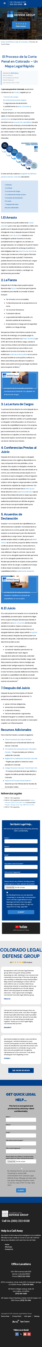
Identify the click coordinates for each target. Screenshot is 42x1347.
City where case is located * (14, 864)
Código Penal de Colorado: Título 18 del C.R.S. (21, 768)
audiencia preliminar (24, 492)
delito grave (29, 488)
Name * (6, 838)
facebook (17, 1334)
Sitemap (36, 1316)
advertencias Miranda (27, 251)
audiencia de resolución (25, 571)
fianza (13, 288)
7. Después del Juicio (11, 204)
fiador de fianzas (29, 338)
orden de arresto (15, 235)
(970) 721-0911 (25, 1300)
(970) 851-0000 (21, 1294)
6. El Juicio (8, 201)
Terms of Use (5, 1316)
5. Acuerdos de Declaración (14, 198)
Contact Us (9, 1249)
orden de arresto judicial (18, 354)
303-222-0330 (16, 4)
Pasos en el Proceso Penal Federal (17, 781)
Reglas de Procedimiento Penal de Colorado (21, 758)
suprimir (34, 632)
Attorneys (8, 1247)
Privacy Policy (16, 1316)
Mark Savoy (14, 73)
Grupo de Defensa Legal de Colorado (14, 42)
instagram (29, 1334)
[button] (4, 3)
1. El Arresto (8, 185)
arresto (17, 92)
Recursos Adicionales (12, 208)
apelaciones (5, 119)
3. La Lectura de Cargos (12, 191)
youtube (25, 1334)
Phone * (7, 847)
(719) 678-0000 (28, 1284)
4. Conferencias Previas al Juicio (15, 195)
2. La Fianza (8, 188)
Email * (6, 855)
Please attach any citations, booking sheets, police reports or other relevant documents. (19, 882)
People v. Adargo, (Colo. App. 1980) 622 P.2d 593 (19, 805)
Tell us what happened (12, 872)
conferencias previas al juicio (15, 100)
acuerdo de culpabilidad (22, 122)
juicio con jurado (23, 106)
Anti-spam (27, 1316)
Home (7, 1244)
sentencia (8, 109)
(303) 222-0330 (20, 1221)
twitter (21, 1334)
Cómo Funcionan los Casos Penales (18, 739)
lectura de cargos (11, 97)
